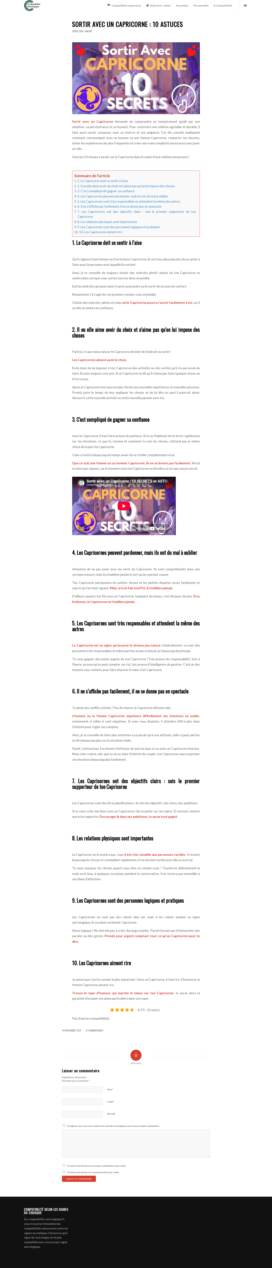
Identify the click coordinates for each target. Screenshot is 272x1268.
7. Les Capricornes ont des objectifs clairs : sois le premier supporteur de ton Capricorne (136, 214)
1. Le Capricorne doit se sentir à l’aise (102, 181)
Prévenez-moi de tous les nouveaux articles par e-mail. (93, 1172)
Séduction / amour (82, 31)
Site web (111, 1113)
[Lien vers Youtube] (245, 5)
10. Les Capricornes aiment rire (100, 232)
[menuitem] (124, 5)
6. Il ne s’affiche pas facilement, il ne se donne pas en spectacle (119, 206)
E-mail (110, 1101)
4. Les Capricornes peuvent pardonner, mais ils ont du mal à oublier (122, 196)
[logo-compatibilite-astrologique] (32, 5)
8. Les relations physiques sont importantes (107, 222)
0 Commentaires (94, 1030)
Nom (110, 1089)
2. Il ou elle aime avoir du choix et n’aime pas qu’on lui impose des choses (126, 186)
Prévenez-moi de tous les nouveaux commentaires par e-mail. (96, 1166)
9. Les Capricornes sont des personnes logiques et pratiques (118, 227)
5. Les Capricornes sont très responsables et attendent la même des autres (128, 201)
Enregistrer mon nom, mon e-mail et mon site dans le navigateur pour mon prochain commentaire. (113, 1126)
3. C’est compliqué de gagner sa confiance (106, 191)
